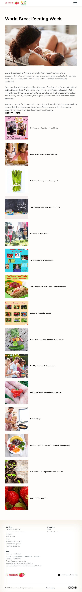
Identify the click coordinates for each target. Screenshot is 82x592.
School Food (10, 536)
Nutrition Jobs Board (13, 554)
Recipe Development (13, 544)
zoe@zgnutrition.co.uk (69, 575)
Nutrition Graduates (13, 546)
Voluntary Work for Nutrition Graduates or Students (24, 566)
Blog (49, 529)
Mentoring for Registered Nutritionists (19, 563)
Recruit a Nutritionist (13, 529)
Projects (9, 534)
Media (8, 539)
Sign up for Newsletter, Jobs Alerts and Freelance (23, 556)
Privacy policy (50, 588)
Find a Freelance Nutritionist (16, 532)
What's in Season (53, 532)
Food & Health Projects (14, 541)
